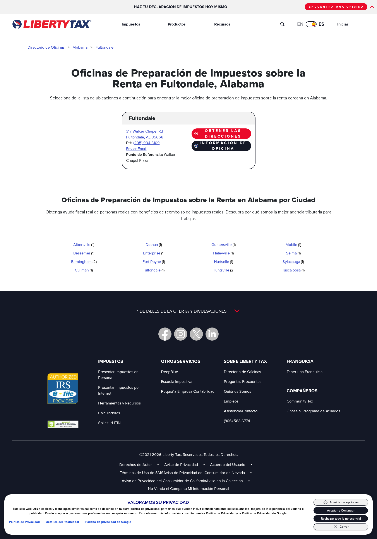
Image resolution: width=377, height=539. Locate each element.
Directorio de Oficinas (46, 47)
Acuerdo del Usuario (227, 464)
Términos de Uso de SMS (141, 472)
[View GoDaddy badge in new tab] (63, 424)
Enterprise (153, 253)
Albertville (83, 244)
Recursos (222, 24)
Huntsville (223, 270)
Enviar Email (136, 148)
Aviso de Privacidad (181, 464)
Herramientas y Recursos (119, 403)
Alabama (80, 47)
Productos (177, 24)
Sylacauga (293, 261)
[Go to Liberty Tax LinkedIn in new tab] (212, 334)
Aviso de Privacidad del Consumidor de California (164, 480)
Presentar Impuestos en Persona (118, 374)
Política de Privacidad (24, 522)
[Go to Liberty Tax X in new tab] (196, 334)
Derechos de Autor (135, 464)
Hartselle (223, 261)
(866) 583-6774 (237, 420)
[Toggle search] (282, 24)
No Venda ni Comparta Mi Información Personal (188, 488)
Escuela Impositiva (176, 381)
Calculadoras (109, 413)
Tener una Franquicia (304, 371)
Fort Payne (153, 261)
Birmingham (84, 261)
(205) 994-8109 (146, 142)
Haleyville (223, 253)
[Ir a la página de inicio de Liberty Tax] (51, 24)
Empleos (231, 401)
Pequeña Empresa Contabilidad (187, 391)
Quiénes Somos (237, 391)
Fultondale (104, 47)
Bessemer (83, 253)
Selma (293, 253)
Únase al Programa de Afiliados (313, 411)
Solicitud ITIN (109, 422)
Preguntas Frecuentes (242, 381)
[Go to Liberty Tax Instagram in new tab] (180, 334)
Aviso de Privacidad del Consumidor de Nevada (207, 472)
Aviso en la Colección (228, 480)
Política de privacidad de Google (108, 522)
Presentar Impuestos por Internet (119, 390)
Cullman (84, 270)
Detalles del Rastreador (62, 522)
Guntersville (223, 244)
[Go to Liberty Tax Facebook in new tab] (164, 334)
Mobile (293, 244)
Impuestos (131, 24)
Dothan (154, 244)
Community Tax (300, 401)
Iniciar (342, 24)
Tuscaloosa (293, 270)
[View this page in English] (311, 24)
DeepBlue (169, 371)
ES (321, 24)
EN (300, 24)
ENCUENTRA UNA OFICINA (336, 7)
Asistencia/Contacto (240, 411)
